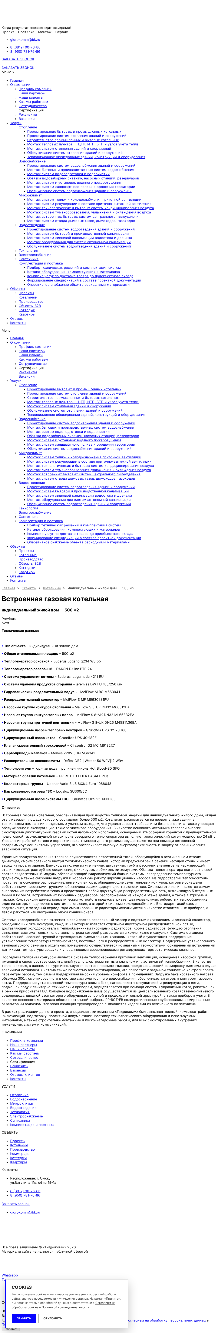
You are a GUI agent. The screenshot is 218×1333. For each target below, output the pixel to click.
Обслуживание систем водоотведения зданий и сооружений (79, 246)
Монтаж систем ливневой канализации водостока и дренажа (79, 238)
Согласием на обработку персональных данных (166, 1320)
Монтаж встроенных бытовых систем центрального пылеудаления (84, 216)
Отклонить (52, 1318)
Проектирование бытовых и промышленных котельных (74, 131)
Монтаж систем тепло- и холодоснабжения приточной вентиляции (84, 199)
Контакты (18, 323)
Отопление (28, 127)
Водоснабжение (32, 161)
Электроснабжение (35, 255)
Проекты (26, 293)
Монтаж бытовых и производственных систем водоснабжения (80, 170)
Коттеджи (27, 310)
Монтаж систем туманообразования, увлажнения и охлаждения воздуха (89, 212)
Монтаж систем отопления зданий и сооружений (69, 148)
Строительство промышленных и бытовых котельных (73, 140)
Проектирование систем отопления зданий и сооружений (76, 136)
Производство (31, 301)
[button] (18, 59)
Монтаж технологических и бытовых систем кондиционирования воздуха (90, 208)
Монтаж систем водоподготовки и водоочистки (68, 174)
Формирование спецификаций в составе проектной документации (84, 280)
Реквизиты (28, 114)
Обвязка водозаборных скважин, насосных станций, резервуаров (83, 178)
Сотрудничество (33, 106)
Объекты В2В (30, 306)
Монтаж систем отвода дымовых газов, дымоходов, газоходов (81, 221)
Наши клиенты (31, 97)
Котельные (28, 297)
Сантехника (29, 259)
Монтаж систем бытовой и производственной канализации (78, 233)
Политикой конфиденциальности (65, 1307)
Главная (17, 80)
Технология (28, 250)
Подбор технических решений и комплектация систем (74, 267)
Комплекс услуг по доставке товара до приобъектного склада (80, 276)
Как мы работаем (33, 101)
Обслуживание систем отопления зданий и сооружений (75, 153)
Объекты (17, 289)
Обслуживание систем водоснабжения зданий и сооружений (79, 191)
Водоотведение (32, 225)
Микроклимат (30, 195)
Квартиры (27, 314)
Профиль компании (35, 89)
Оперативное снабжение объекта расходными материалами (78, 284)
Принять (24, 1318)
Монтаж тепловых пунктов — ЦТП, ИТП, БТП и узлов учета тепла (83, 144)
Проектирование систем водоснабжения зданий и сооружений (81, 165)
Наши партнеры (32, 93)
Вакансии (27, 119)
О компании (20, 84)
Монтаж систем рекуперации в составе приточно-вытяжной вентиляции (89, 204)
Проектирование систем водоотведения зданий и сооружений (81, 229)
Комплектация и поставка (41, 263)
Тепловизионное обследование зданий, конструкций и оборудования (86, 157)
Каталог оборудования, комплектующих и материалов (73, 272)
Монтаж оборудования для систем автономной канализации (79, 242)
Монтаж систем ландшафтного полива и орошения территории (81, 187)
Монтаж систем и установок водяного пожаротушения (74, 182)
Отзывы (16, 318)
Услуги (16, 123)
